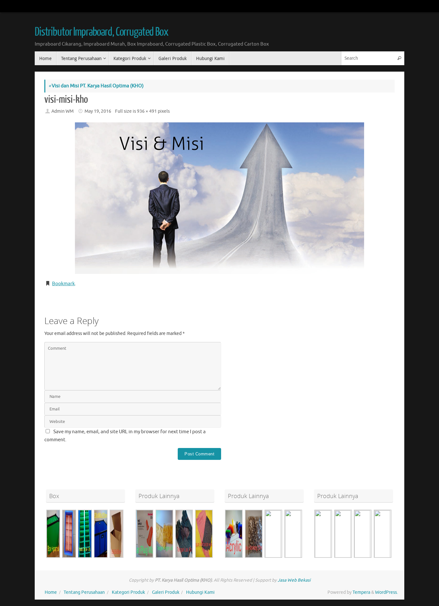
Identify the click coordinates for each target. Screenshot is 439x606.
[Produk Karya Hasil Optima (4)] (234, 534)
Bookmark (63, 284)
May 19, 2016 (98, 111)
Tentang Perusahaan (84, 592)
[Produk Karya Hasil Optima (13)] (273, 534)
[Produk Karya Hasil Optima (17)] (382, 534)
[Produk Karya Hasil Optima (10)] (253, 534)
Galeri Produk (165, 592)
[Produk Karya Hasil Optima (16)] (84, 534)
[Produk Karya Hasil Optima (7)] (144, 534)
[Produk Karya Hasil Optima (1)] (323, 534)
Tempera (361, 592)
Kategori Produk (128, 592)
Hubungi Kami (200, 592)
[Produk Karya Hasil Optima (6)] (101, 534)
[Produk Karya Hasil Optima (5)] (53, 534)
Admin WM (62, 111)
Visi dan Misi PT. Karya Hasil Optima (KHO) (96, 86)
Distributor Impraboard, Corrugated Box (101, 32)
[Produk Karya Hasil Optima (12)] (204, 534)
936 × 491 (147, 111)
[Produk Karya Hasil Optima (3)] (116, 534)
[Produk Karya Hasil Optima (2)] (343, 534)
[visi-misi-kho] (219, 198)
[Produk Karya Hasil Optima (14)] (293, 534)
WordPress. (386, 592)
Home (51, 592)
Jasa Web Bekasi (294, 580)
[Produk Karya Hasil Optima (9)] (184, 534)
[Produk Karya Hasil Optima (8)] (164, 534)
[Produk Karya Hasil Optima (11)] (69, 534)
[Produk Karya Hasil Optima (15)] (363, 534)
